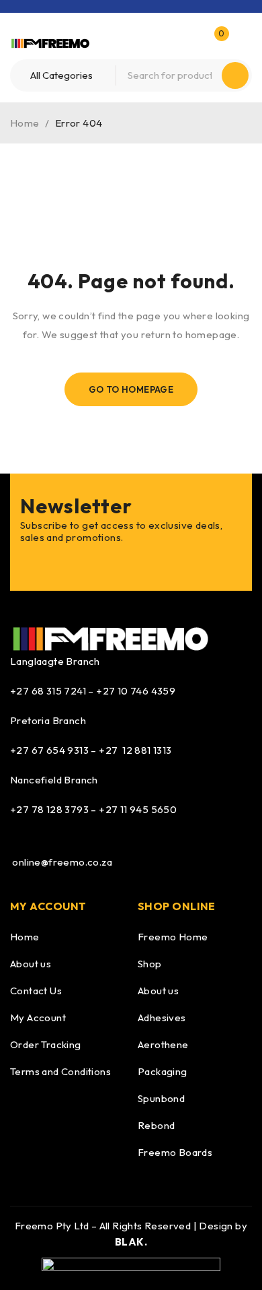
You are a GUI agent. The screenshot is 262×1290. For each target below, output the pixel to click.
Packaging (162, 1071)
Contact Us (36, 990)
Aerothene (163, 1044)
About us (30, 963)
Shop (150, 963)
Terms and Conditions (60, 1071)
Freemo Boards (175, 1152)
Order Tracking (45, 1044)
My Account (38, 1017)
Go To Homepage (131, 389)
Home (25, 123)
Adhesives (162, 1017)
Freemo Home (173, 936)
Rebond (156, 1125)
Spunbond (161, 1098)
